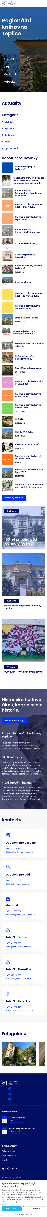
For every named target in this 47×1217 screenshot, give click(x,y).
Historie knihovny (14, 720)
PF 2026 (19, 419)
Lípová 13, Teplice (13, 1178)
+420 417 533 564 (13, 911)
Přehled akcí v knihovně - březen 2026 (29, 406)
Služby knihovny (24, 432)
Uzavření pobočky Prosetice (25, 256)
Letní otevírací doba (26, 317)
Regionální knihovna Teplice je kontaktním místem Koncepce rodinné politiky (28, 180)
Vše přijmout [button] (11, 1209)
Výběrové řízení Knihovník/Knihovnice (27, 230)
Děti (6, 67)
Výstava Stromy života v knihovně (28, 266)
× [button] (44, 1182)
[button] (43, 3)
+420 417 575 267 (13, 943)
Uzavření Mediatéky (26, 243)
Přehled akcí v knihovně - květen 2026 (29, 382)
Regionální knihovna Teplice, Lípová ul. (23, 1123)
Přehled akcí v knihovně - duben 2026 (29, 395)
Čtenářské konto (9, 1155)
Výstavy (11, 667)
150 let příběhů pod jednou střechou (29, 344)
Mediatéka (11, 74)
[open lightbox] (19, 1054)
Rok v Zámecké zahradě (28, 368)
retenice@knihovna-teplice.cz (19, 1010)
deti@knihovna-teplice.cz (17, 884)
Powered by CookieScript (24, 1214)
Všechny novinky (14, 497)
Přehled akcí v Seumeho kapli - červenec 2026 (28, 294)
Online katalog (8, 1151)
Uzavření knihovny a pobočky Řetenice (24, 332)
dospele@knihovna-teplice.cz (19, 852)
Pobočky (9, 81)
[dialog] (23, 1198)
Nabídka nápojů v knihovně (25, 168)
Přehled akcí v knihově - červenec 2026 (28, 307)
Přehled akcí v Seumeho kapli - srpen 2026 (28, 205)
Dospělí (9, 59)
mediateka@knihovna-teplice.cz (20, 915)
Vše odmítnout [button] (34, 1209)
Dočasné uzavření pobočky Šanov (25, 357)
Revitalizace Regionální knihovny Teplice (22, 607)
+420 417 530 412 (13, 1007)
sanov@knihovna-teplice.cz (18, 947)
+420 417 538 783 (13, 848)
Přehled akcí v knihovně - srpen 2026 (29, 218)
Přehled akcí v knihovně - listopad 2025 (29, 457)
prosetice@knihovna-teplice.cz (20, 978)
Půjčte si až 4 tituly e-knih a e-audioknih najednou (29, 486)
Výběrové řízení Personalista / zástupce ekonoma (28, 193)
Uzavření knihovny (25, 282)
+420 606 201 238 (13, 975)
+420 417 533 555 (13, 880)
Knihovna (11, 511)
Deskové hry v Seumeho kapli (22, 1128)
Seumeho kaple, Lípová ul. (18, 1134)
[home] (11, 3)
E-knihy (5, 1160)
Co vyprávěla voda (17, 1117)
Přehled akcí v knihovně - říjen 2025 (29, 470)
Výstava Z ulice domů (27, 444)
